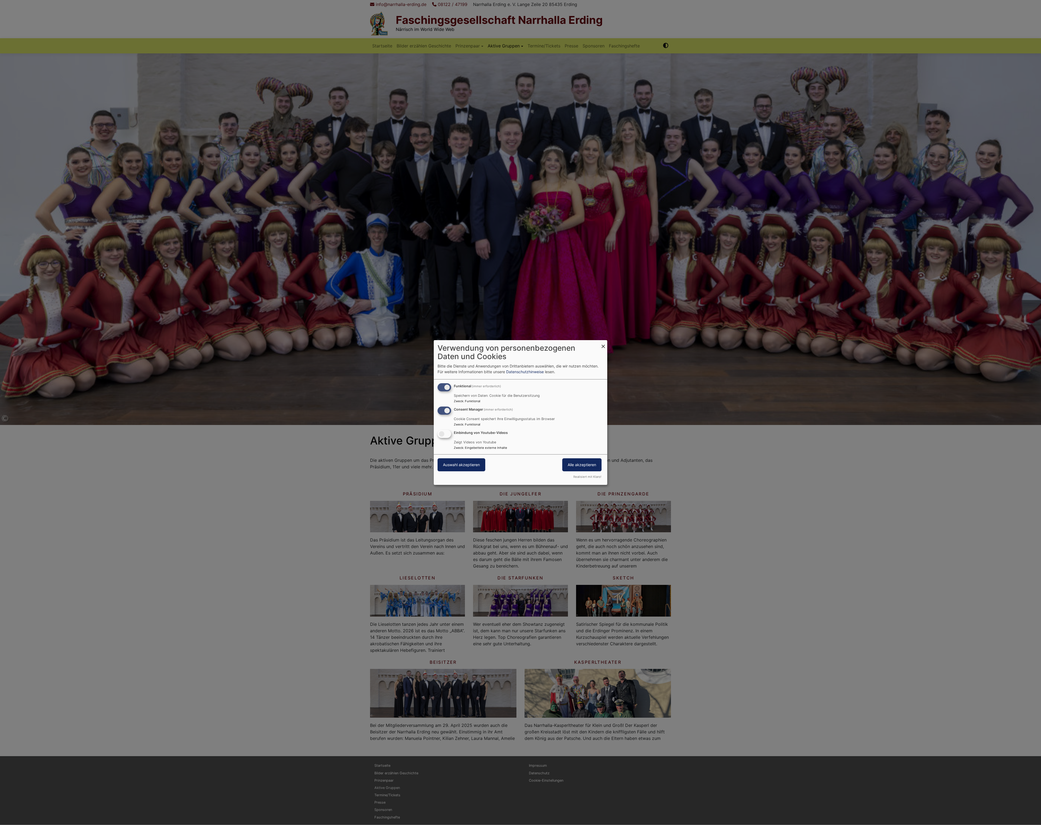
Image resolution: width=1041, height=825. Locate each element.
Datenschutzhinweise (525, 371)
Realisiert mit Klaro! (587, 477)
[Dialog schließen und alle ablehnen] (603, 343)
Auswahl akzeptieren (461, 464)
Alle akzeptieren (582, 464)
